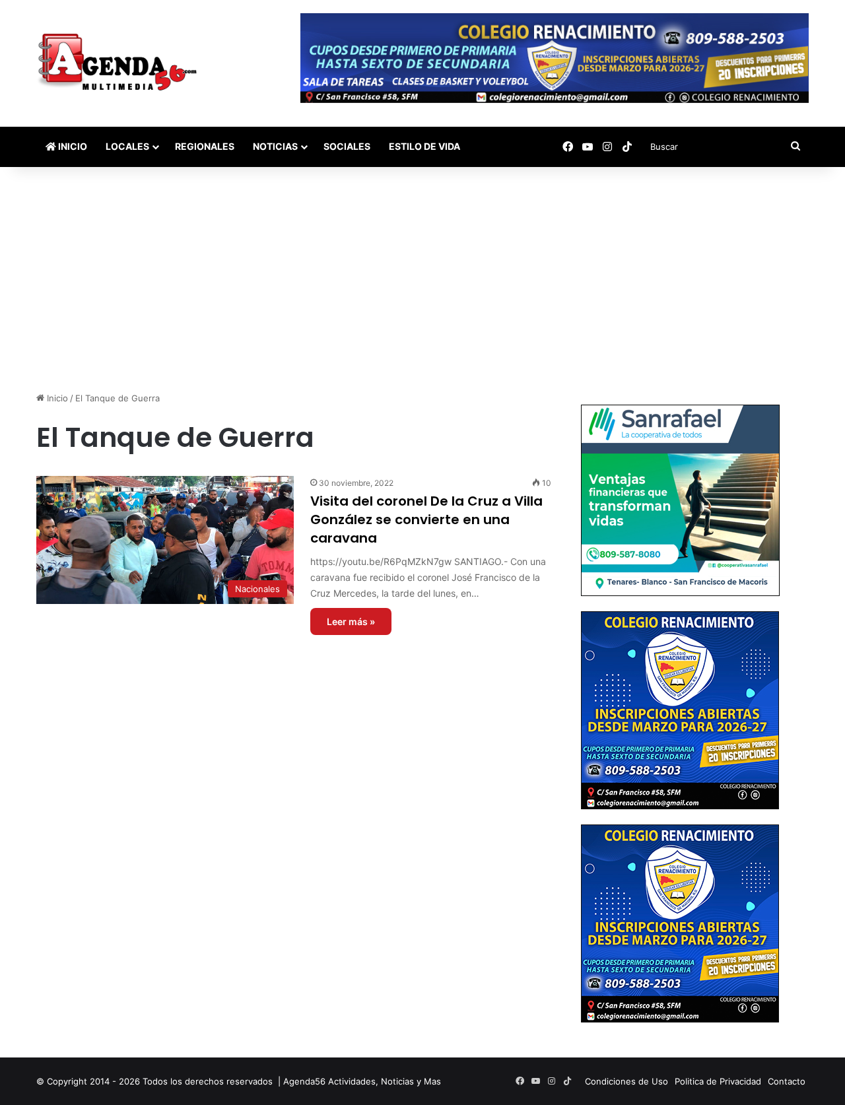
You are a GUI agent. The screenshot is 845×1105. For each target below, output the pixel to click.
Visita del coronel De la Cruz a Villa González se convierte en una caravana (426, 519)
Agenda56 (304, 1081)
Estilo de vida (424, 146)
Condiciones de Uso (626, 1081)
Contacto (786, 1081)
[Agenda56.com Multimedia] (119, 63)
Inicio (71, 146)
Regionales (204, 146)
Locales (127, 146)
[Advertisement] (422, 279)
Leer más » (351, 621)
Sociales (346, 146)
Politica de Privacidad (718, 1081)
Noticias (275, 146)
